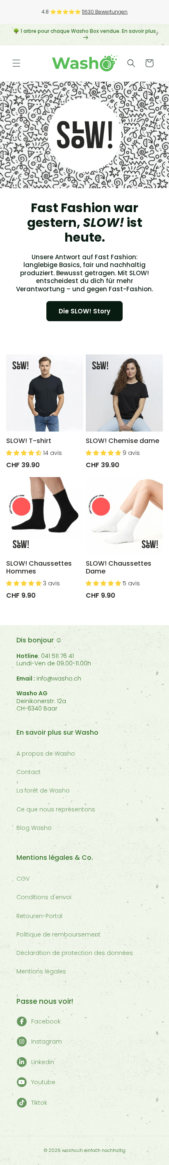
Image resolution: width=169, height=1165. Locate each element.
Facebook (46, 1021)
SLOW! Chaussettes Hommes (39, 567)
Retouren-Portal (39, 916)
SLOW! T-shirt (28, 441)
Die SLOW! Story (84, 311)
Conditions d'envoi (43, 897)
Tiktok (39, 1103)
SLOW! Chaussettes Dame (118, 567)
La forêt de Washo (43, 790)
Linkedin (42, 1062)
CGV (23, 879)
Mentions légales (41, 971)
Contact (28, 772)
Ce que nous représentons (55, 809)
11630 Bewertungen (105, 11)
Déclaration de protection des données (74, 953)
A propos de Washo (45, 753)
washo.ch (72, 1150)
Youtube (43, 1082)
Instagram (46, 1041)
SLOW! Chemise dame (122, 441)
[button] (16, 63)
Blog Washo (34, 828)
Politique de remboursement (58, 934)
